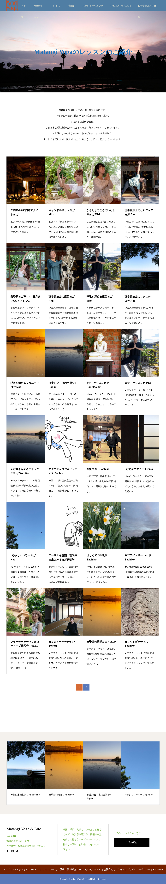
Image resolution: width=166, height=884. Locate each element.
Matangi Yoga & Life (23, 829)
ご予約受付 (131, 842)
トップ (23, 7)
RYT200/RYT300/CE (120, 5)
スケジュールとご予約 (93, 7)
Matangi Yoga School (90, 869)
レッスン (56, 7)
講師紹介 (71, 7)
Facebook (158, 869)
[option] (26, 773)
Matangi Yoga (38, 7)
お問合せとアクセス (147, 7)
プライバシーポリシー (138, 869)
